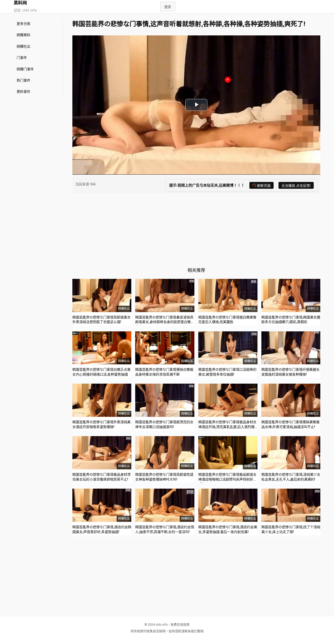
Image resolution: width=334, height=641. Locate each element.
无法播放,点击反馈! (296, 186)
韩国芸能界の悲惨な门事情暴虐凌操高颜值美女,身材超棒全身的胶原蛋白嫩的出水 (164, 322)
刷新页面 (264, 186)
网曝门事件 (25, 69)
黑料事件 (23, 92)
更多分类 (23, 24)
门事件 (22, 58)
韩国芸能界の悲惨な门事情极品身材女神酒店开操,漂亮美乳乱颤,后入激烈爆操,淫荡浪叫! (227, 426)
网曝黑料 (23, 35)
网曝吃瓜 (23, 46)
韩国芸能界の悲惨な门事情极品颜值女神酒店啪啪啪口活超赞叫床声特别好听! (227, 479)
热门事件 (23, 80)
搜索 (167, 7)
